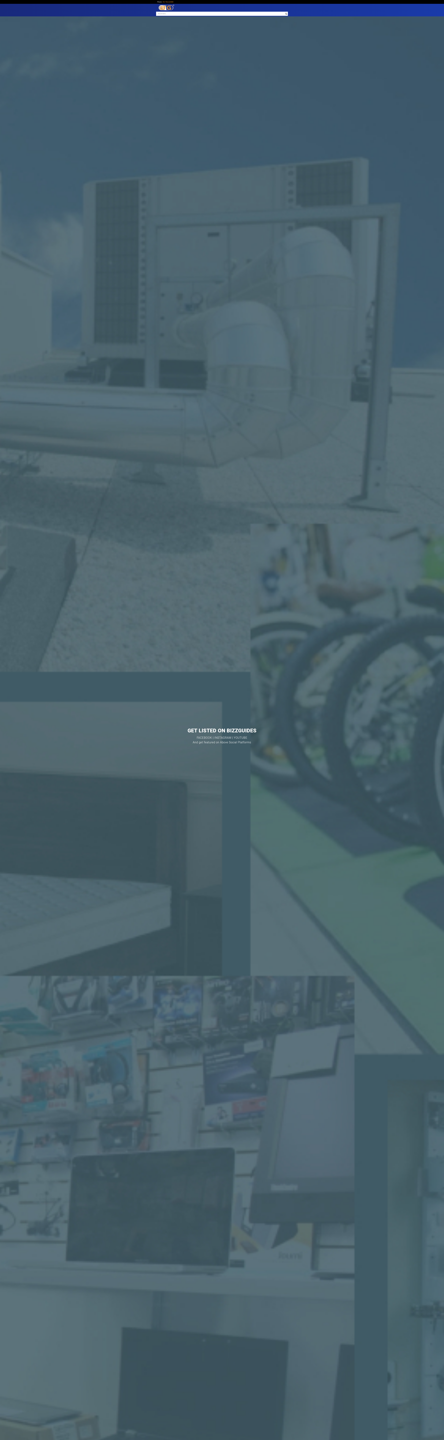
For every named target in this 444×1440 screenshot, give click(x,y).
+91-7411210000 (167, 2)
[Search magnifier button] (286, 13)
